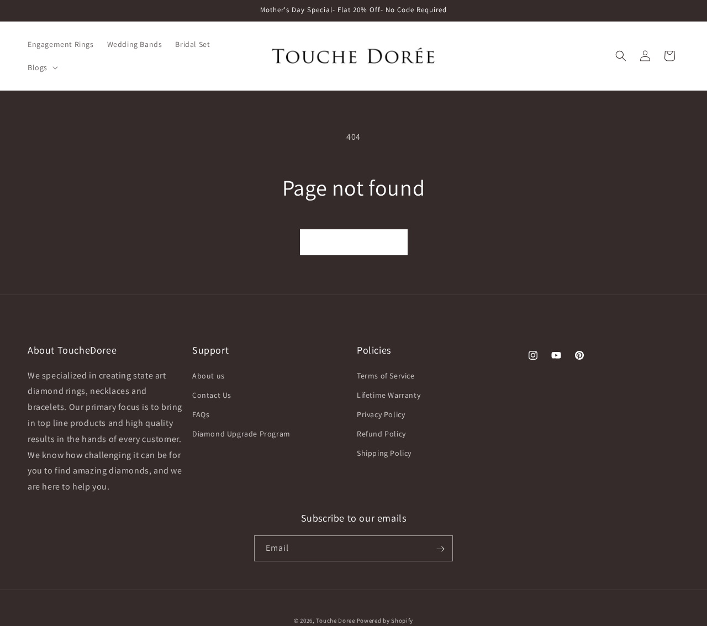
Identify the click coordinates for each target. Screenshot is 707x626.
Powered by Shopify (385, 620)
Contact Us (211, 395)
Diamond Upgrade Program (241, 434)
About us (208, 376)
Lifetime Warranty (388, 395)
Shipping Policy (384, 454)
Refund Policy (381, 434)
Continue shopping (353, 242)
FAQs (200, 414)
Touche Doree (335, 620)
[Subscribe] (440, 549)
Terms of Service (386, 376)
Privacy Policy (381, 414)
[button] (41, 67)
